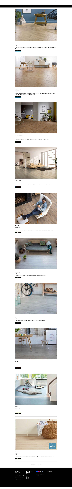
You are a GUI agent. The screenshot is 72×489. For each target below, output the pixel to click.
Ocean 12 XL (18, 451)
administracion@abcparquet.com (19, 479)
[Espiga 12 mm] (36, 71)
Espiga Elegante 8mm (20, 43)
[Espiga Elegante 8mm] (36, 25)
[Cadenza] (36, 208)
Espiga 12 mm (18, 89)
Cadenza (17, 225)
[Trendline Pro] (36, 162)
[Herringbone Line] (36, 117)
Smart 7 (17, 361)
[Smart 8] (36, 298)
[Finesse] (36, 389)
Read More (18, 50)
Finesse (17, 406)
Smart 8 (17, 316)
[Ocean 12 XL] (36, 434)
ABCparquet (17, 6)
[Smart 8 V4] (36, 253)
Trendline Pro (18, 180)
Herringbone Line (19, 135)
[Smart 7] (36, 343)
